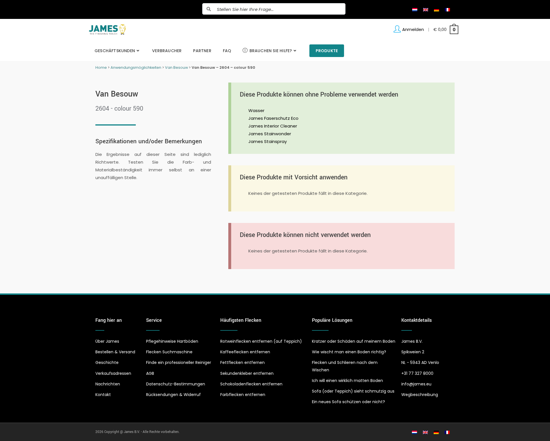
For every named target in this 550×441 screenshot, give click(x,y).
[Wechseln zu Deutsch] (436, 9)
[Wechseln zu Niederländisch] (414, 9)
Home (101, 67)
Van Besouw (176, 67)
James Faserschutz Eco (273, 118)
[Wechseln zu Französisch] (447, 9)
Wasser (256, 110)
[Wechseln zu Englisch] (425, 9)
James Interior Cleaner (272, 126)
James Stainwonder (269, 134)
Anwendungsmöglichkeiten (136, 67)
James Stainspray (267, 141)
